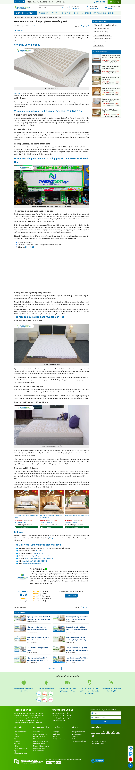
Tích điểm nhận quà (58, 720)
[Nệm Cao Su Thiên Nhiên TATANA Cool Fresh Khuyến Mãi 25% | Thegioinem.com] (26, 502)
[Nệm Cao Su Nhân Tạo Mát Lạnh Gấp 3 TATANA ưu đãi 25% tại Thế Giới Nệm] (96, 102)
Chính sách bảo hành (40, 739)
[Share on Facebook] (81, 26)
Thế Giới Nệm (32, 26)
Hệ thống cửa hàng (59, 739)
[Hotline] (131, 759)
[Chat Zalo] (131, 749)
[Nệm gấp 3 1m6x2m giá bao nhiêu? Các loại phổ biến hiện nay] (20, 628)
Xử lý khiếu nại (37, 732)
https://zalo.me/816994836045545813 (34, 561)
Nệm (15, 734)
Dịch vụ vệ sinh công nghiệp (20, 750)
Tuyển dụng (56, 734)
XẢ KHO (76, 13)
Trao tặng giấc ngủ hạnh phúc (62, 718)
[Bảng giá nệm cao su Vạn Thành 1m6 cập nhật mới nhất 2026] (59, 659)
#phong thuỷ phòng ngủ (101, 28)
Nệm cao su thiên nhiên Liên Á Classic (77, 515)
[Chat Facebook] (131, 754)
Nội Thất (17, 744)
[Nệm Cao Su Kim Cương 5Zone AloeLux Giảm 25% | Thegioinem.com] (52, 502)
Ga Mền (16, 736)
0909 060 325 (101, 2)
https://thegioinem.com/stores (42, 556)
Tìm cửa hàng (75, 7)
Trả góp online (94, 7)
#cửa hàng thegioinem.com (102, 38)
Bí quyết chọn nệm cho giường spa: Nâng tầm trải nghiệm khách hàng (77, 649)
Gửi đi (106, 721)
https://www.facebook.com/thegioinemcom (39, 558)
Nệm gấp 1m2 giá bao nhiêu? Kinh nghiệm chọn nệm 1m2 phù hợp (38, 659)
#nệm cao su (98, 42)
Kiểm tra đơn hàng (39, 751)
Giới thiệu (56, 732)
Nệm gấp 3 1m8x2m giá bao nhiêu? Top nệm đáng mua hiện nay (76, 628)
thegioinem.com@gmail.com (32, 564)
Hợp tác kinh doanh (39, 736)
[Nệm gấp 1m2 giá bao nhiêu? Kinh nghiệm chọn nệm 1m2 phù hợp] (20, 659)
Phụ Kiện (17, 741)
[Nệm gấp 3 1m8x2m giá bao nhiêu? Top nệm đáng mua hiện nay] (59, 628)
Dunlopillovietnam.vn (78, 732)
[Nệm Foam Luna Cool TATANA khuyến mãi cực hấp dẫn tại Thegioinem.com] (96, 113)
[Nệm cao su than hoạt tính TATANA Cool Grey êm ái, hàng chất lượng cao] (96, 58)
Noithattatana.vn (77, 739)
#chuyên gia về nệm (100, 32)
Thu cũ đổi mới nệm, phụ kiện (61, 715)
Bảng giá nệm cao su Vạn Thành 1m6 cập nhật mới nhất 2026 (77, 659)
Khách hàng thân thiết (40, 734)
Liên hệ (111, 13)
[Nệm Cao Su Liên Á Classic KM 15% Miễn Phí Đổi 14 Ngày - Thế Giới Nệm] (77, 502)
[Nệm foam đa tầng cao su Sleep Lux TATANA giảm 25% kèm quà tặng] (96, 69)
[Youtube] (108, 732)
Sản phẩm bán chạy (20, 753)
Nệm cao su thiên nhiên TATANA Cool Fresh (26, 516)
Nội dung (20, 30)
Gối (15, 739)
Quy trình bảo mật (39, 748)
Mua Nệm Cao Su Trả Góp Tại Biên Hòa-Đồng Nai (46, 17)
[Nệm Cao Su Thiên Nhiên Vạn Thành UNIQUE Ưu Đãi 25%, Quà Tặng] (96, 80)
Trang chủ (20, 17)
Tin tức (54, 13)
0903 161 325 (29, 247)
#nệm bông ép (98, 45)
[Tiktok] (103, 732)
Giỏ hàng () (114, 2)
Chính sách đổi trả (39, 744)
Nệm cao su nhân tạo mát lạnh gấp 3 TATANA (110, 100)
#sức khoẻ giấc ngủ (110, 25)
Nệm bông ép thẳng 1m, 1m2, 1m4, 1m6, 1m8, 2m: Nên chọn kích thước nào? (76, 639)
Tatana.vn (75, 736)
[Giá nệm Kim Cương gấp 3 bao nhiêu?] (20, 649)
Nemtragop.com (77, 734)
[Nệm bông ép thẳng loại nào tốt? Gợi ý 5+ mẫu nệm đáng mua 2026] (59, 618)
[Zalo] (93, 732)
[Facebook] (98, 732)
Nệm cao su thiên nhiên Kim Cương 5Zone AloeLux (51, 516)
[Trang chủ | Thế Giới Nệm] (24, 7)
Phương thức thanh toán (41, 746)
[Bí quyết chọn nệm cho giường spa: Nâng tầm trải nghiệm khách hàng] (59, 649)
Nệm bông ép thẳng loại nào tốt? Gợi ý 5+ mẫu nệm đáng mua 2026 (77, 618)
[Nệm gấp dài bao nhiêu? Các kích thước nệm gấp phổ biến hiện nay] (20, 618)
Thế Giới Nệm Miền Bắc (79, 741)
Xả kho (16, 746)
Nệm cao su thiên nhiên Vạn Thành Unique (111, 78)
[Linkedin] (118, 732)
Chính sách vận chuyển (114, 7)
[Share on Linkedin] (86, 26)
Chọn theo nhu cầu (20, 732)
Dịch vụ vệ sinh (66, 13)
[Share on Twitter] (83, 26)
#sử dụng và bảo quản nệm (102, 35)
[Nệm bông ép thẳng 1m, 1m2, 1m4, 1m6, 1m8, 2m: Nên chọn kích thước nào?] (59, 639)
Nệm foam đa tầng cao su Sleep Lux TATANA (110, 67)
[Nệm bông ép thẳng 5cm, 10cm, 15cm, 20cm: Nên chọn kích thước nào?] (20, 639)
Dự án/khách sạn (99, 13)
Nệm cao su (18, 93)
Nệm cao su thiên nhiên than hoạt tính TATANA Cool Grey (111, 56)
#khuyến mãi (98, 25)
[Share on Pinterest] (88, 26)
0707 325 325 (39, 551)
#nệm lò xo (108, 42)
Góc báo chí (86, 13)
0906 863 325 (38, 553)
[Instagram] (113, 732)
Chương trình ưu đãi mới (60, 713)
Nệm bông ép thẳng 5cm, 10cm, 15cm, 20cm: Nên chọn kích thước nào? (38, 639)
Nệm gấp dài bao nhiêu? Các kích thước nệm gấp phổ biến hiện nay (38, 618)
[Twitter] (93, 736)
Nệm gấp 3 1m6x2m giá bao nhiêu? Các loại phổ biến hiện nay (37, 628)
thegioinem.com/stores (34, 723)
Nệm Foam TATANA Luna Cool (110, 111)
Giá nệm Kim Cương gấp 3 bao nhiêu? (37, 649)
